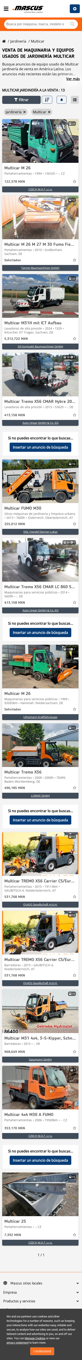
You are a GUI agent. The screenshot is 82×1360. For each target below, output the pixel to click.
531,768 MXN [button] (14, 897)
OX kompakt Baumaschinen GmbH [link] (40, 346)
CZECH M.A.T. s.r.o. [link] (40, 189)
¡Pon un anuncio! (75, 8)
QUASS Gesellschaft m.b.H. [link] (40, 904)
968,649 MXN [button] (14, 1052)
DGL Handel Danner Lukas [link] (40, 532)
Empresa (10, 1293)
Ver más (73, 78)
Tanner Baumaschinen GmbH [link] (40, 268)
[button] (21, 100)
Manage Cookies (35, 1338)
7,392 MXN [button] (12, 1235)
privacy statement (18, 1342)
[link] (40, 141)
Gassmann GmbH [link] (40, 1059)
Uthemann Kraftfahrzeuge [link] (40, 717)
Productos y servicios (19, 1301)
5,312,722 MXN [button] (16, 339)
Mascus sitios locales (26, 1283)
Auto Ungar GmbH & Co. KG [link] (40, 423)
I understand (42, 1351)
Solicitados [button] (12, 260)
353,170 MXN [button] (14, 1128)
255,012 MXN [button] (14, 524)
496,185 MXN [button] (14, 788)
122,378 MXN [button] (14, 182)
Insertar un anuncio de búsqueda (40, 447)
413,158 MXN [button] (14, 415)
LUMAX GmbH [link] (40, 796)
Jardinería (18, 41)
